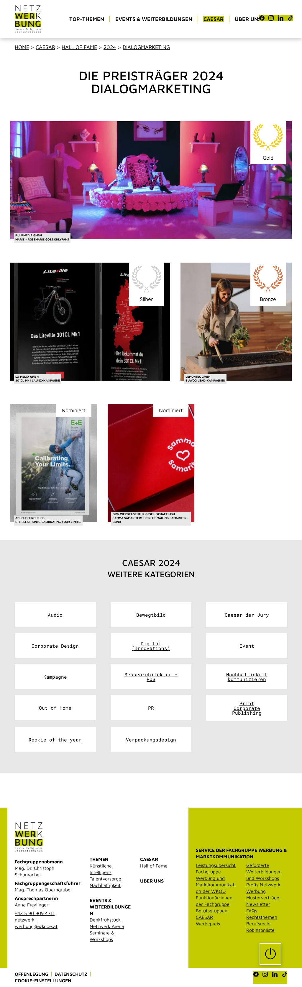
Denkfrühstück (105, 919)
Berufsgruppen (211, 910)
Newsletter (258, 904)
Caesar (45, 47)
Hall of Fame (154, 865)
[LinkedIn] (280, 18)
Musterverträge (262, 897)
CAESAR (149, 859)
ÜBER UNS (152, 880)
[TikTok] (290, 18)
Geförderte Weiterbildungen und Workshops (264, 871)
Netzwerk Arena (107, 926)
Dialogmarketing (146, 47)
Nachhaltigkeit (105, 885)
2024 (110, 47)
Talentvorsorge (105, 878)
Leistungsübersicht (216, 865)
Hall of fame (79, 47)
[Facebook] (262, 18)
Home (22, 47)
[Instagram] (271, 18)
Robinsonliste (260, 930)
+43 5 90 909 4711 (35, 913)
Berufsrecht (258, 923)
